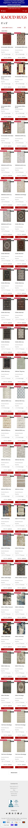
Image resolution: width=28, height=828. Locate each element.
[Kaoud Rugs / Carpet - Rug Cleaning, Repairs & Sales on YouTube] (18, 813)
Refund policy (14, 793)
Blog (14, 790)
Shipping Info (14, 795)
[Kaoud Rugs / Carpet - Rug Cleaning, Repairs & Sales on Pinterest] (12, 813)
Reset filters (4, 30)
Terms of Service (14, 792)
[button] (25, 27)
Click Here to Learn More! (14, 6)
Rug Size (3, 52)
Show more (14, 772)
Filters (19, 27)
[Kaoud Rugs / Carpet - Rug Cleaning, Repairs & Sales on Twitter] (6, 813)
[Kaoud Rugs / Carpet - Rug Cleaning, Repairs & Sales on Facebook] (9, 813)
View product (7, 60)
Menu (4, 11)
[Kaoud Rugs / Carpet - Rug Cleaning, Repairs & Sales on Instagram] (15, 813)
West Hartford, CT (14, 786)
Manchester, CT (14, 788)
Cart (25, 11)
